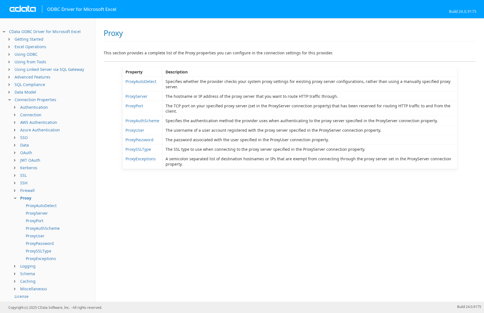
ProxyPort (34, 220)
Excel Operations (30, 46)
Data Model (25, 92)
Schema (27, 273)
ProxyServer (37, 213)
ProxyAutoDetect (41, 205)
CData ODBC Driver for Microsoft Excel (45, 31)
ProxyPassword (40, 243)
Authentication (34, 107)
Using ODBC (26, 54)
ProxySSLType (38, 251)
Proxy (25, 198)
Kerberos (28, 167)
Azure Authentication (40, 130)
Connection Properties (35, 99)
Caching (28, 281)
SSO (24, 137)
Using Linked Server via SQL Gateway (49, 69)
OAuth (26, 152)
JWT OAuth (30, 160)
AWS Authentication (38, 122)
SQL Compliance (30, 84)
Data (24, 145)
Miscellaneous (33, 288)
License (22, 296)
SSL (23, 175)
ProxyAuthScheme (43, 228)
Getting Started (29, 39)
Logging (28, 266)
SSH (23, 183)
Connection (30, 114)
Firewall (27, 190)
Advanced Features (32, 77)
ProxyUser (35, 235)
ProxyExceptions (41, 258)
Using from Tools (30, 61)
